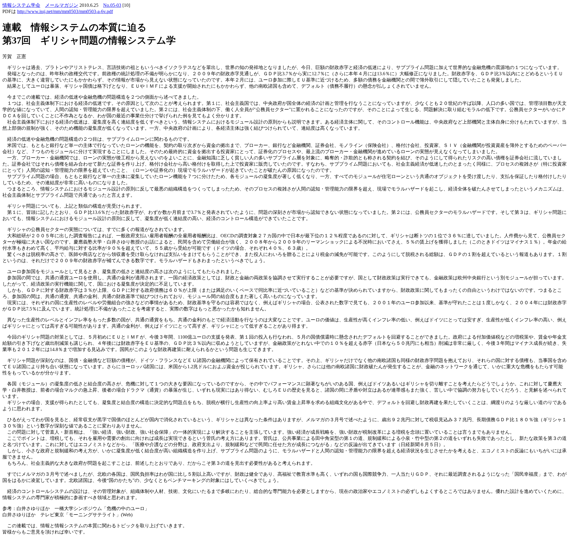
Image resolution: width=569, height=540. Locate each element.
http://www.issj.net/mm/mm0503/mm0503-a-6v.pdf (65, 11)
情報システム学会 (21, 5)
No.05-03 (112, 5)
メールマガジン (61, 5)
